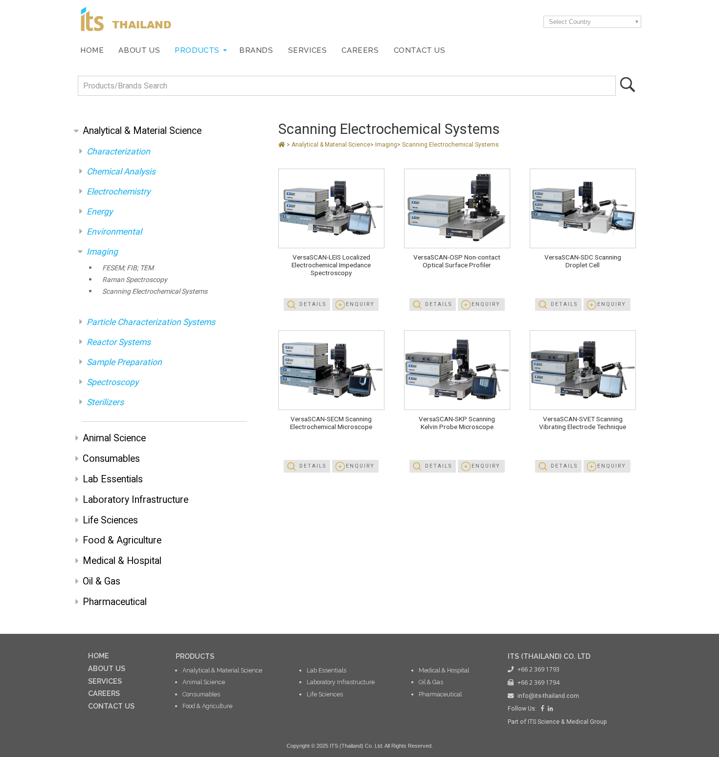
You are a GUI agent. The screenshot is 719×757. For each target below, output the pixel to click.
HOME (98, 655)
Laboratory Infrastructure (135, 499)
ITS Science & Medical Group (567, 721)
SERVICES (105, 681)
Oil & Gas (101, 581)
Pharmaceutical (115, 601)
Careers (360, 50)
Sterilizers (105, 402)
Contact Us (420, 50)
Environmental (114, 232)
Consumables (111, 458)
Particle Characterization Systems (151, 322)
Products (197, 50)
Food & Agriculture (122, 540)
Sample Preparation (124, 362)
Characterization (118, 151)
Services (307, 50)
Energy (99, 211)
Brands (256, 50)
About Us (139, 50)
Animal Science (114, 438)
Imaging (102, 252)
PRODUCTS (195, 656)
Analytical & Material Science (142, 130)
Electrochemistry (118, 191)
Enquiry (360, 304)
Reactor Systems (119, 342)
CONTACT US (111, 706)
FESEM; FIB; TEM (128, 268)
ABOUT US (106, 668)
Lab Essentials (113, 479)
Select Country (570, 21)
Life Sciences (110, 520)
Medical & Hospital (122, 560)
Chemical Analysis (121, 171)
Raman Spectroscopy (134, 279)
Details (312, 304)
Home (92, 50)
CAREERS (104, 693)
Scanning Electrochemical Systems (154, 291)
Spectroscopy (112, 382)
